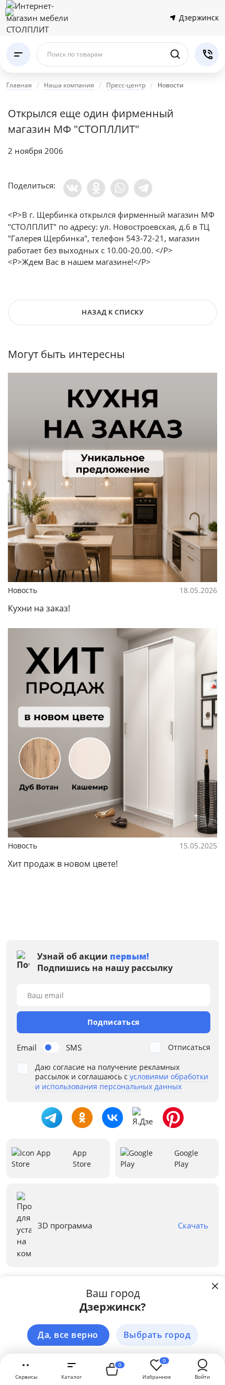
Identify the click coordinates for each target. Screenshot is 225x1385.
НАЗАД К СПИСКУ (112, 312)
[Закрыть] (215, 1286)
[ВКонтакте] (72, 188)
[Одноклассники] (96, 188)
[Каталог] (18, 54)
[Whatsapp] (119, 188)
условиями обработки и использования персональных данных (121, 1081)
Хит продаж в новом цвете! (63, 863)
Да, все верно (68, 1335)
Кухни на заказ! (39, 608)
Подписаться (113, 1022)
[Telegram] (143, 188)
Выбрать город (157, 1335)
